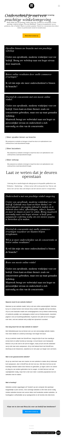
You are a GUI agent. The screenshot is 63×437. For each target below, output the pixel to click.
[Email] (58, 433)
